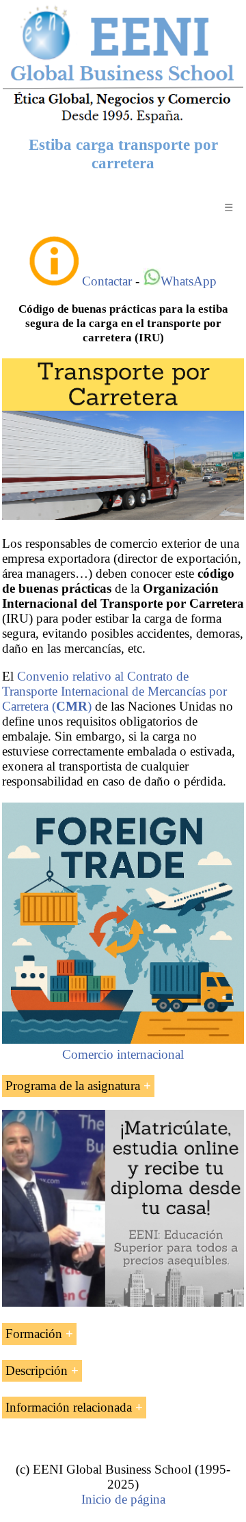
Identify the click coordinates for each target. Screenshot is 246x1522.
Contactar (107, 281)
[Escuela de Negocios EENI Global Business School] (123, 121)
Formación (33, 1333)
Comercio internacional (123, 1054)
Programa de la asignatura (72, 1085)
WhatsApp (189, 281)
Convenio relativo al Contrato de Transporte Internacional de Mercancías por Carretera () (114, 691)
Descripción (36, 1370)
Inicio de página (123, 1499)
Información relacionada (68, 1407)
